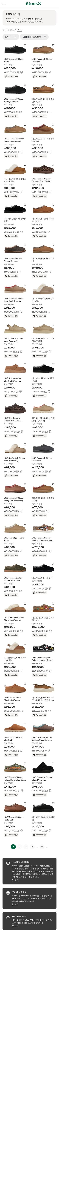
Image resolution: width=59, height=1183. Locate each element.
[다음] (47, 847)
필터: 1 (9, 37)
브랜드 (10, 29)
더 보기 (32, 879)
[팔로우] (25, 45)
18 (42, 846)
